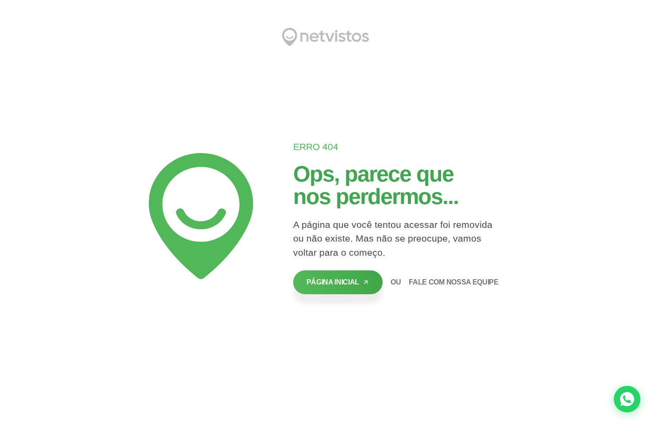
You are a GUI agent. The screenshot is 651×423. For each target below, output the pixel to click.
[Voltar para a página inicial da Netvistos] (325, 37)
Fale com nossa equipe (453, 282)
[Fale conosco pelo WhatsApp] (627, 399)
